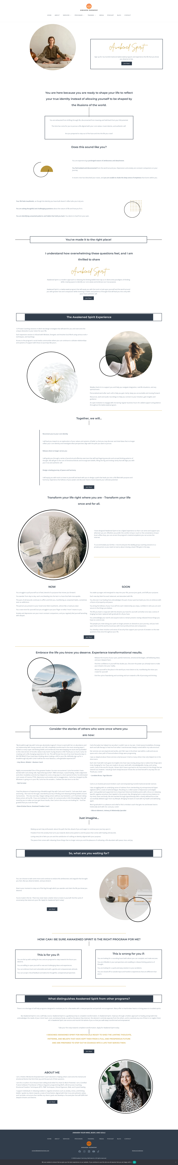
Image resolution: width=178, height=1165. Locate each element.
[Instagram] (84, 1151)
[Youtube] (93, 1151)
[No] (176, 1162)
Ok (134, 1162)
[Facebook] (79, 1151)
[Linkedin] (89, 1151)
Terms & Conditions (137, 1150)
